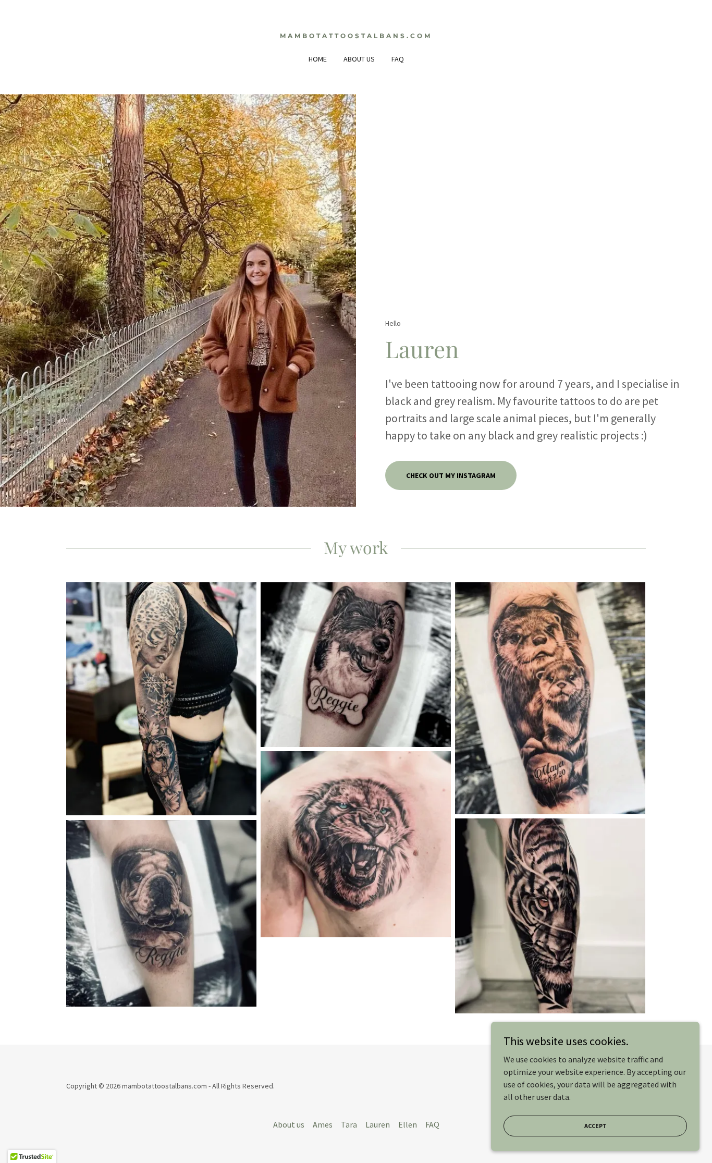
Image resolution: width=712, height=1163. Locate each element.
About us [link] (359, 59)
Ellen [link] (407, 1124)
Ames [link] (323, 1124)
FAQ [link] (397, 59)
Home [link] (318, 59)
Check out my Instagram (451, 475)
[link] (356, 35)
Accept (595, 1126)
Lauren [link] (377, 1124)
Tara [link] (349, 1124)
